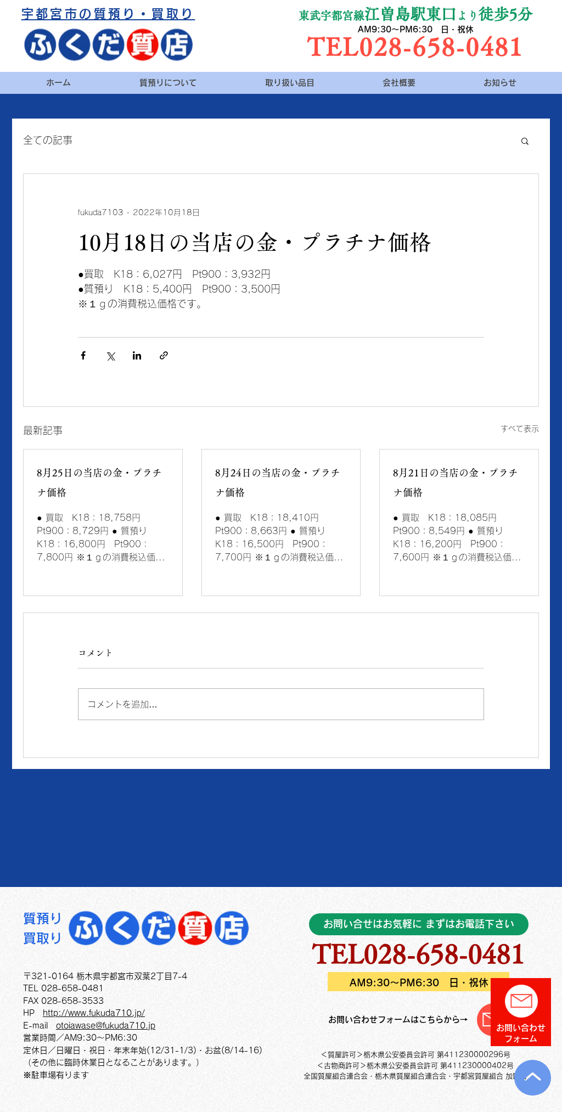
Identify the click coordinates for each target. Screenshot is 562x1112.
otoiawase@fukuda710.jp (105, 1025)
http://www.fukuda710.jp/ (94, 1013)
